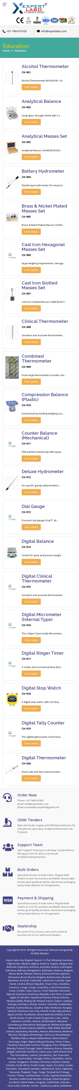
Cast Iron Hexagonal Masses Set (43, 247)
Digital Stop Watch (41, 688)
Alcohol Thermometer (45, 66)
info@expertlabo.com (54, 31)
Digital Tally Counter (43, 723)
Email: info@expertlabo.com (33, 804)
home (6, 50)
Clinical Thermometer (45, 321)
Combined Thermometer (37, 359)
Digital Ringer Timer (43, 653)
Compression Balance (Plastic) (45, 397)
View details (31, 87)
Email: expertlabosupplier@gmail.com (38, 807)
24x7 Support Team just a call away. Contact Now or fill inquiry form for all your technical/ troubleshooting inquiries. (45, 853)
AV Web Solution (39, 953)
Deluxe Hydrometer (43, 471)
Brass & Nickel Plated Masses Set (44, 208)
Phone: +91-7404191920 (30, 800)
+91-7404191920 (16, 31)
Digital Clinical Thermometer (37, 579)
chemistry (20, 50)
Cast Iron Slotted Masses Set (39, 285)
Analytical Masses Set (44, 136)
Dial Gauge (33, 506)
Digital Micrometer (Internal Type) (41, 617)
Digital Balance (38, 541)
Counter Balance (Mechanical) (39, 435)
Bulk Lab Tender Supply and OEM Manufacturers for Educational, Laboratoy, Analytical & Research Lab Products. (46, 829)
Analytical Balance (41, 101)
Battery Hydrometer (43, 171)
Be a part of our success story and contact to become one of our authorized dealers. (42, 933)
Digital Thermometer (44, 757)
